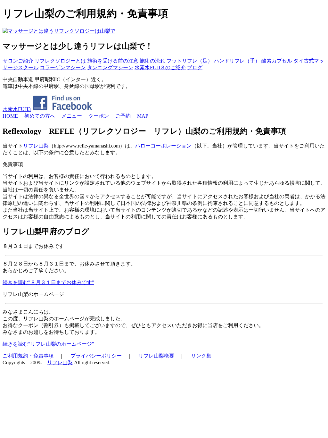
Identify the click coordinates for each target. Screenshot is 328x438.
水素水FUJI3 (17, 109)
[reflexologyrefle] (62, 109)
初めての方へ (39, 116)
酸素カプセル (276, 60)
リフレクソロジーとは (60, 60)
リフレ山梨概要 (156, 355)
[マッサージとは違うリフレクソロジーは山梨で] (59, 31)
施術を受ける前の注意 (112, 60)
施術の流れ (152, 60)
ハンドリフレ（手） (237, 60)
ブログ (194, 67)
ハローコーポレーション (163, 145)
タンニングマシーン (110, 67)
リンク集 (201, 355)
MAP (142, 116)
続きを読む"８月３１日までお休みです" (48, 282)
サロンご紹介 (18, 60)
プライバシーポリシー (96, 355)
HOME (10, 116)
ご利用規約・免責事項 (28, 355)
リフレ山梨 (36, 145)
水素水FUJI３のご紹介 (160, 67)
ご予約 (123, 116)
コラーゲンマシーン (63, 67)
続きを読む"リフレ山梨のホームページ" (48, 344)
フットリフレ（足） (190, 60)
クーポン (98, 116)
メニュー (72, 116)
